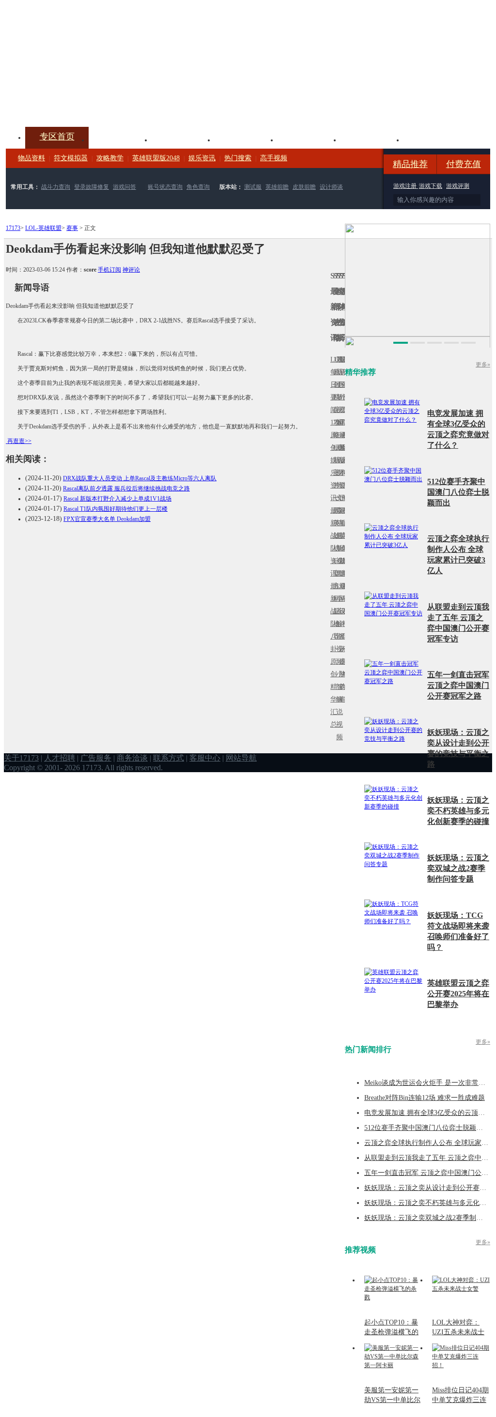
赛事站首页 (343, 384)
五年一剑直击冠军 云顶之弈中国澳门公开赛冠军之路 (458, 685)
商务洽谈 (132, 758)
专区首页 (57, 136)
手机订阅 (109, 269)
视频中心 (120, 139)
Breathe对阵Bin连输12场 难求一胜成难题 (424, 1097)
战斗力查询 (55, 186)
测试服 (253, 186)
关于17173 (21, 758)
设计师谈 (331, 186)
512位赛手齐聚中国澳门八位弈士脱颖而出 (458, 492)
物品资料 (31, 158)
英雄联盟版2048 (156, 158)
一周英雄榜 (334, 523)
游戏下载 (430, 186)
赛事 (72, 228)
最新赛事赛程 (343, 592)
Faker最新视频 (337, 460)
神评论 (131, 269)
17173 (13, 228)
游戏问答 (124, 186)
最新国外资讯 (340, 391)
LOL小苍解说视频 (337, 623)
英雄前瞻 (277, 186)
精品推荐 (410, 164)
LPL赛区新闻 (343, 447)
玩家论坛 (435, 139)
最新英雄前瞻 (340, 542)
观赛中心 (246, 139)
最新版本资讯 (340, 466)
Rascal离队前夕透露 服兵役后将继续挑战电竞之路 (126, 488)
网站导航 (241, 758)
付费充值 (463, 164)
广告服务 (95, 758)
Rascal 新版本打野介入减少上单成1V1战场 (117, 498)
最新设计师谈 (340, 617)
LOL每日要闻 (331, 384)
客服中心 (204, 758)
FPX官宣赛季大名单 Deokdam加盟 (107, 519)
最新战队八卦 (331, 617)
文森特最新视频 (337, 535)
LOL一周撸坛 (343, 661)
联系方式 (168, 758)
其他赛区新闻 (343, 517)
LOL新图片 (334, 466)
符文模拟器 (71, 158)
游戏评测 (457, 186)
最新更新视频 (337, 391)
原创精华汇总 (331, 693)
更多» (483, 364)
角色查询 (198, 186)
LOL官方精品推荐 (334, 598)
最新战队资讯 (331, 542)
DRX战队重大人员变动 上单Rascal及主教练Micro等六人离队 (140, 478)
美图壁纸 (372, 139)
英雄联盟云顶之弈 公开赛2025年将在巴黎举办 (458, 993)
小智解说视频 (337, 705)
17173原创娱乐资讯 (331, 460)
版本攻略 (309, 139)
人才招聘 (59, 758)
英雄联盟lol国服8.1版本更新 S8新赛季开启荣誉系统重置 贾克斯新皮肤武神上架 (81, 103)
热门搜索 (237, 158)
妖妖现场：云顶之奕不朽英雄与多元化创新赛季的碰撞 (458, 810)
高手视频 (273, 158)
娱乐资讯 (202, 158)
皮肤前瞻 (304, 186)
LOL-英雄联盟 (43, 228)
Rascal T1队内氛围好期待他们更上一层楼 (115, 508)
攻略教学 (110, 158)
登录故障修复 (91, 186)
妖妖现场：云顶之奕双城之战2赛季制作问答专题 (458, 868)
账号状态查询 (165, 186)
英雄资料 (183, 139)
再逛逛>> (19, 441)
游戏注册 (405, 186)
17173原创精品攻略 (334, 397)
